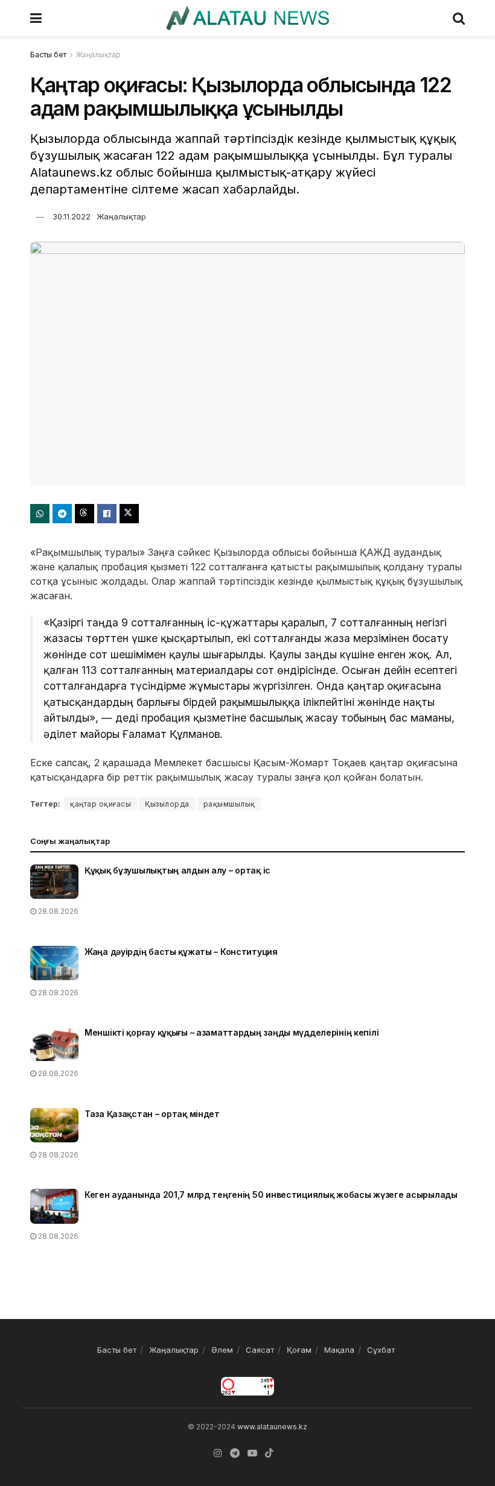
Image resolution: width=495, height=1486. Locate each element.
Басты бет (48, 54)
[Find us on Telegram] (235, 1453)
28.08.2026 (57, 911)
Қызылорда (167, 803)
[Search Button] (459, 18)
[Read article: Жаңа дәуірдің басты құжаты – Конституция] (54, 963)
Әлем (222, 1350)
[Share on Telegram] (62, 513)
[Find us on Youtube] (252, 1453)
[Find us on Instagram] (218, 1453)
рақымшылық (229, 803)
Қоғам (299, 1350)
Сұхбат (381, 1350)
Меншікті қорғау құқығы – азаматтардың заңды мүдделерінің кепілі (231, 1032)
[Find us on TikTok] (269, 1453)
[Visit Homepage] (247, 18)
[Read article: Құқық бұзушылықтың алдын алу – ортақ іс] (54, 881)
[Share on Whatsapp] (40, 513)
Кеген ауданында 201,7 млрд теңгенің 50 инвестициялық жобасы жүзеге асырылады (271, 1194)
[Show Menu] (36, 18)
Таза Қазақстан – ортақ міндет (152, 1114)
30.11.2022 (72, 216)
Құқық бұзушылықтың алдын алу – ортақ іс (177, 870)
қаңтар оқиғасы (100, 803)
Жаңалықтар (98, 54)
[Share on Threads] (84, 513)
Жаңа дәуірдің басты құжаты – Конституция (181, 951)
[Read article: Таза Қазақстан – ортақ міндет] (54, 1125)
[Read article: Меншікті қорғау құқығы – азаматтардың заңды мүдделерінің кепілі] (54, 1044)
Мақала (339, 1350)
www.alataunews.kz (272, 1426)
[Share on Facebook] (107, 513)
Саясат (260, 1350)
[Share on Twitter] (129, 513)
